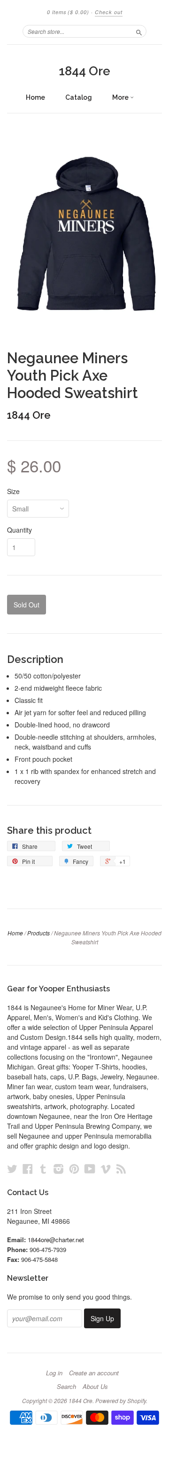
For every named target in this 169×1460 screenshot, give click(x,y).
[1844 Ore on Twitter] (12, 1168)
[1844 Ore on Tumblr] (43, 1168)
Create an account (94, 1373)
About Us (95, 1386)
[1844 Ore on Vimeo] (105, 1168)
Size (13, 491)
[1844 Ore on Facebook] (28, 1168)
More (121, 97)
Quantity (19, 530)
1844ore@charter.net (56, 1239)
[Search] (139, 31)
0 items (68, 12)
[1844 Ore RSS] (121, 1168)
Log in (54, 1373)
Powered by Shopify (120, 1400)
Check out (109, 12)
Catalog (78, 97)
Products (38, 933)
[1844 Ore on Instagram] (59, 1168)
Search (66, 1386)
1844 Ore (84, 71)
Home (35, 97)
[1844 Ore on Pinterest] (74, 1168)
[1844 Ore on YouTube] (89, 1168)
